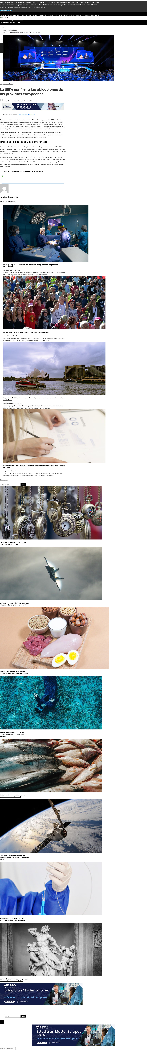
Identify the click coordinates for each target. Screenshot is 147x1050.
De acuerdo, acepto (6, 10)
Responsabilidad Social (6, 84)
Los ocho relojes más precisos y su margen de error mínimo (74, 15)
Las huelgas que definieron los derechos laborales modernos (25, 332)
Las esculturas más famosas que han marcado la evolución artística (14, 980)
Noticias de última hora (27, 115)
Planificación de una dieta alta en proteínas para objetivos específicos (14, 673)
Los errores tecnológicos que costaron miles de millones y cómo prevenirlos (14, 604)
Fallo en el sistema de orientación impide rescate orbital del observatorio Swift (14, 858)
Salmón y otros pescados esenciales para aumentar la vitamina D (13, 796)
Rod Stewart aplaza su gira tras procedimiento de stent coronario (12, 919)
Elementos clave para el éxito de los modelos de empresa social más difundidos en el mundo (34, 466)
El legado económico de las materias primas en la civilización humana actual (59, 17)
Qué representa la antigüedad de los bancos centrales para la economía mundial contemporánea (28, 15)
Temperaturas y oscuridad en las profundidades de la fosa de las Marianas (12, 734)
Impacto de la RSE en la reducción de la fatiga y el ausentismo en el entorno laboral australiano (34, 399)
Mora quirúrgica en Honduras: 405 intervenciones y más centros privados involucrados (30, 266)
